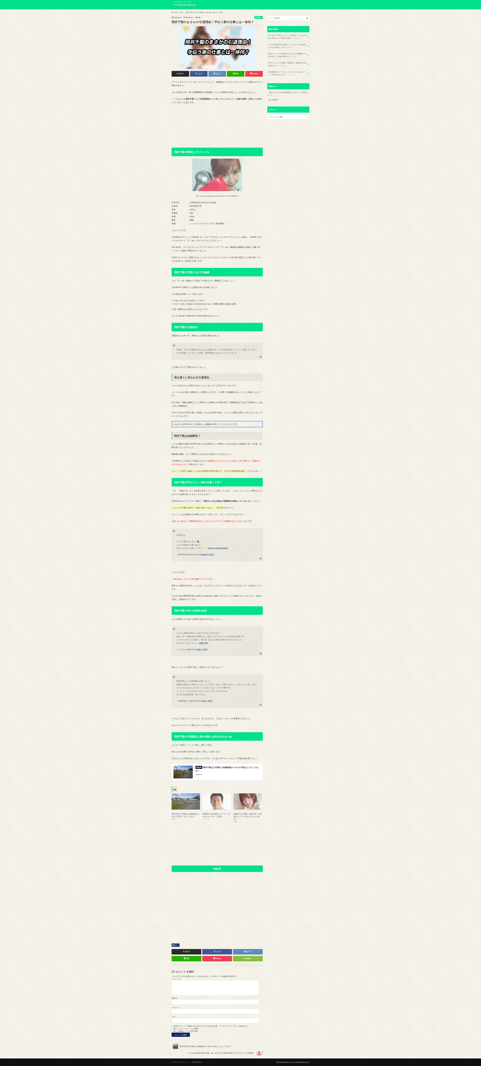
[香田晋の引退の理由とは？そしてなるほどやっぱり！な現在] (217, 801)
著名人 (176, 945)
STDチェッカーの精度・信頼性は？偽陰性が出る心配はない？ (287, 64)
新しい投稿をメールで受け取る (186, 1031)
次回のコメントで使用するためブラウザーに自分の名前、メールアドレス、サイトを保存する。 (211, 1026)
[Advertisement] (217, 124)
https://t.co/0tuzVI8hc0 (218, 548)
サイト (174, 1017)
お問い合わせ (197, 1062)
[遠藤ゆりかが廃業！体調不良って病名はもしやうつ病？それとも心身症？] (247, 801)
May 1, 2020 (202, 649)
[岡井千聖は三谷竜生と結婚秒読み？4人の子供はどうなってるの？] (186, 801)
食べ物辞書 (273, 100)
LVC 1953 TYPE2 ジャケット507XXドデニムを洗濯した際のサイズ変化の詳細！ (287, 36)
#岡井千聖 (203, 643)
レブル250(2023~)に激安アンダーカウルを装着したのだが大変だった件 (287, 45)
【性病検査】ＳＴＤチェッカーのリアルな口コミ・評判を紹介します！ (286, 73)
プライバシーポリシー (180, 1062)
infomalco (291, 1062)
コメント (176, 979)
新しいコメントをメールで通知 (186, 1029)
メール (175, 1008)
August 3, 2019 (207, 554)
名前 (174, 998)
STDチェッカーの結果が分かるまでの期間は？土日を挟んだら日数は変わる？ (287, 55)
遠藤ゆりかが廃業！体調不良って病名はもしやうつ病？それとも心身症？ (247, 816)
